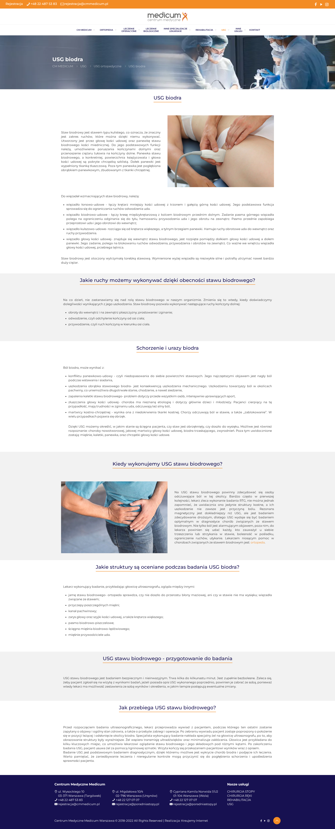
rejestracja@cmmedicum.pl (86, 4)
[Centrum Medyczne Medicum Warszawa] (167, 17)
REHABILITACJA (239, 800)
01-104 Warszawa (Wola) (191, 795)
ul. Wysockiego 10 (71, 791)
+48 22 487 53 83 (44, 4)
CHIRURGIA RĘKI (239, 795)
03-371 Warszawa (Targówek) (79, 795)
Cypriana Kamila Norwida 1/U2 (195, 791)
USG (83, 66)
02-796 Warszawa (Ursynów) (136, 795)
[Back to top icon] (277, 820)
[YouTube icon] (321, 4)
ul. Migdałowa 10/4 (129, 791)
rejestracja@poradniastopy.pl (137, 804)
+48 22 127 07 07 (127, 800)
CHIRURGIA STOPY (241, 791)
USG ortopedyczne (107, 66)
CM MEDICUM (62, 66)
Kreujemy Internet (194, 820)
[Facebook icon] (316, 4)
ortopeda (258, 542)
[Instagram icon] (327, 4)
